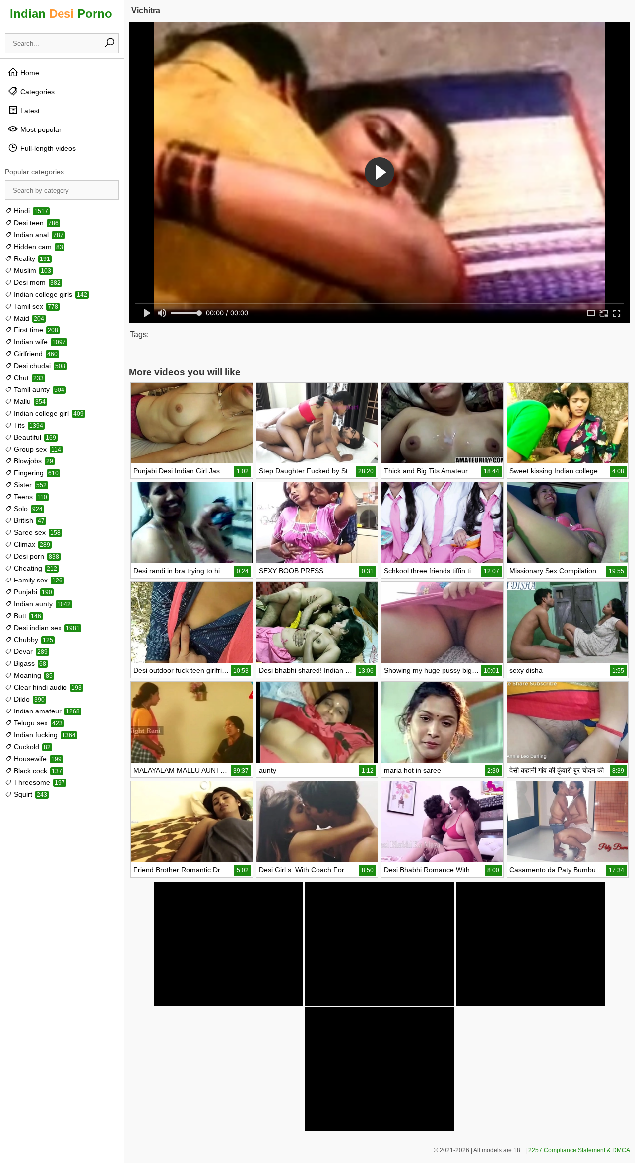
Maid (28, 318)
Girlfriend (35, 354)
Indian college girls (49, 294)
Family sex (37, 580)
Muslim (31, 270)
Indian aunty (41, 604)
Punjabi (32, 592)
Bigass (29, 663)
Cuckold (31, 747)
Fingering (35, 473)
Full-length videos (47, 148)
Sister (29, 485)
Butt (26, 616)
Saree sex (36, 532)
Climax (31, 544)
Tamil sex (35, 306)
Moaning (32, 675)
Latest (29, 111)
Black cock (37, 771)
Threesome (38, 782)
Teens (29, 497)
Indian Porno (61, 13)
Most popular (40, 129)
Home (28, 73)
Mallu (29, 401)
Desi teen (35, 223)
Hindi (30, 211)
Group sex (36, 449)
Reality (31, 258)
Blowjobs (32, 461)
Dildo (28, 699)
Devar (30, 651)
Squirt (29, 794)
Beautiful (34, 437)
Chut (28, 378)
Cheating (34, 568)
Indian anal (38, 235)
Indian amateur (46, 711)
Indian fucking (44, 735)
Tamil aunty (38, 389)
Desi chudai (38, 366)
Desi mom (36, 282)
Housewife (37, 759)
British (28, 520)
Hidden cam (37, 247)
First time (35, 330)
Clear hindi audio (47, 687)
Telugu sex (37, 723)
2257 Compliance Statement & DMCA (579, 1150)
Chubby (32, 640)
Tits (27, 425)
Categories (36, 92)
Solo (27, 509)
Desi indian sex (46, 628)
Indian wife (39, 342)
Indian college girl (48, 413)
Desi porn (35, 556)
